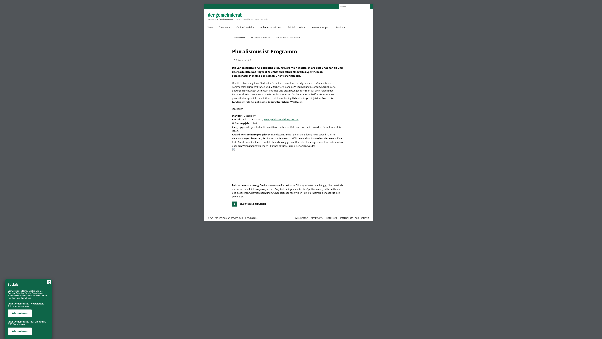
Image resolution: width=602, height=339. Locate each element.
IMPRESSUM (331, 218)
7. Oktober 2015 (243, 60)
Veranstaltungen (320, 27)
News (210, 27)
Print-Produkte (295, 27)
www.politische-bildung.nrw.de (281, 119)
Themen (223, 27)
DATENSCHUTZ (346, 218)
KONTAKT (365, 218)
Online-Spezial (244, 27)
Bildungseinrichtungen (253, 204)
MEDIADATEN (317, 218)
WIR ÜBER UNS (301, 218)
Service (339, 27)
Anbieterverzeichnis (270, 27)
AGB (357, 218)
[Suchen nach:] (354, 6)
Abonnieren (20, 313)
